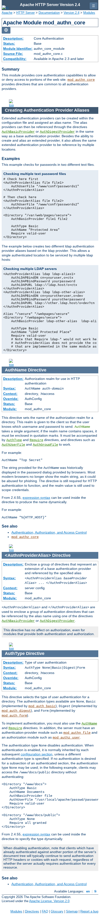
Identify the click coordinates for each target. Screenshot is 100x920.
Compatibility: (14, 59)
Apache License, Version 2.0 (49, 901)
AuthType (14, 440)
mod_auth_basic (42, 706)
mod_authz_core (25, 537)
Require (36, 440)
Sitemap (72, 911)
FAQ (45, 911)
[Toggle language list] (6, 30)
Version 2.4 (71, 12)
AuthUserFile (13, 445)
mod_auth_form (14, 715)
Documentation (49, 12)
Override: (10, 399)
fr (95, 891)
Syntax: (9, 388)
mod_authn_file (77, 733)
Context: (10, 394)
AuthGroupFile (45, 445)
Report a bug (89, 911)
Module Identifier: (18, 49)
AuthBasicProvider (18, 132)
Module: (10, 409)
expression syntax (36, 498)
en (88, 891)
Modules (89, 12)
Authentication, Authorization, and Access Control (49, 532)
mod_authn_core (81, 80)
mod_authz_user (66, 737)
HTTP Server (25, 12)
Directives (32, 911)
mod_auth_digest (16, 711)
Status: (9, 43)
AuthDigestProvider (57, 132)
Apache (7, 12)
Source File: (13, 54)
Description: (13, 38)
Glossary (57, 911)
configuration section (36, 754)
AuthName (89, 723)
